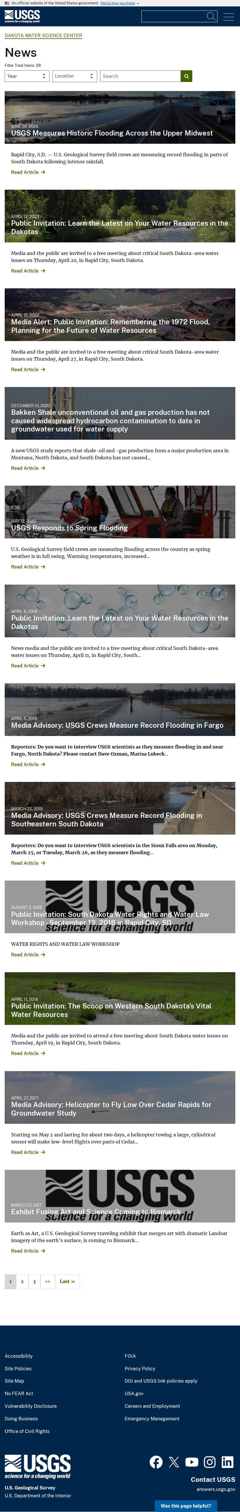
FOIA (130, 1356)
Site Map (14, 1381)
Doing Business (21, 1419)
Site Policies (18, 1368)
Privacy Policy (140, 1368)
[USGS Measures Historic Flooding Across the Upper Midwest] (120, 117)
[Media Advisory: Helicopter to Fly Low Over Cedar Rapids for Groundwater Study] (120, 1097)
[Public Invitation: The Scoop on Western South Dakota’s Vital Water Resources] (120, 998)
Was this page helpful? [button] (186, 1506)
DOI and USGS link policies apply (161, 1381)
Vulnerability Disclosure (31, 1406)
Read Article (25, 172)
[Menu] (228, 17)
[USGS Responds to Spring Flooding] (120, 512)
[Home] (22, 21)
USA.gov (134, 1393)
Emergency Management (152, 1419)
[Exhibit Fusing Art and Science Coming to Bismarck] (120, 1196)
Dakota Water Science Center (43, 35)
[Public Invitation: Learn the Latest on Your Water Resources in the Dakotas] (120, 216)
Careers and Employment (152, 1406)
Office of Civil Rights (27, 1431)
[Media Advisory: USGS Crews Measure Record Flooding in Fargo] (120, 709)
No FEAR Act (19, 1393)
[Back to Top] (218, 1490)
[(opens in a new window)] (156, 1461)
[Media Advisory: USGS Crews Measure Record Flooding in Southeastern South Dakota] (120, 808)
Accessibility (19, 1356)
